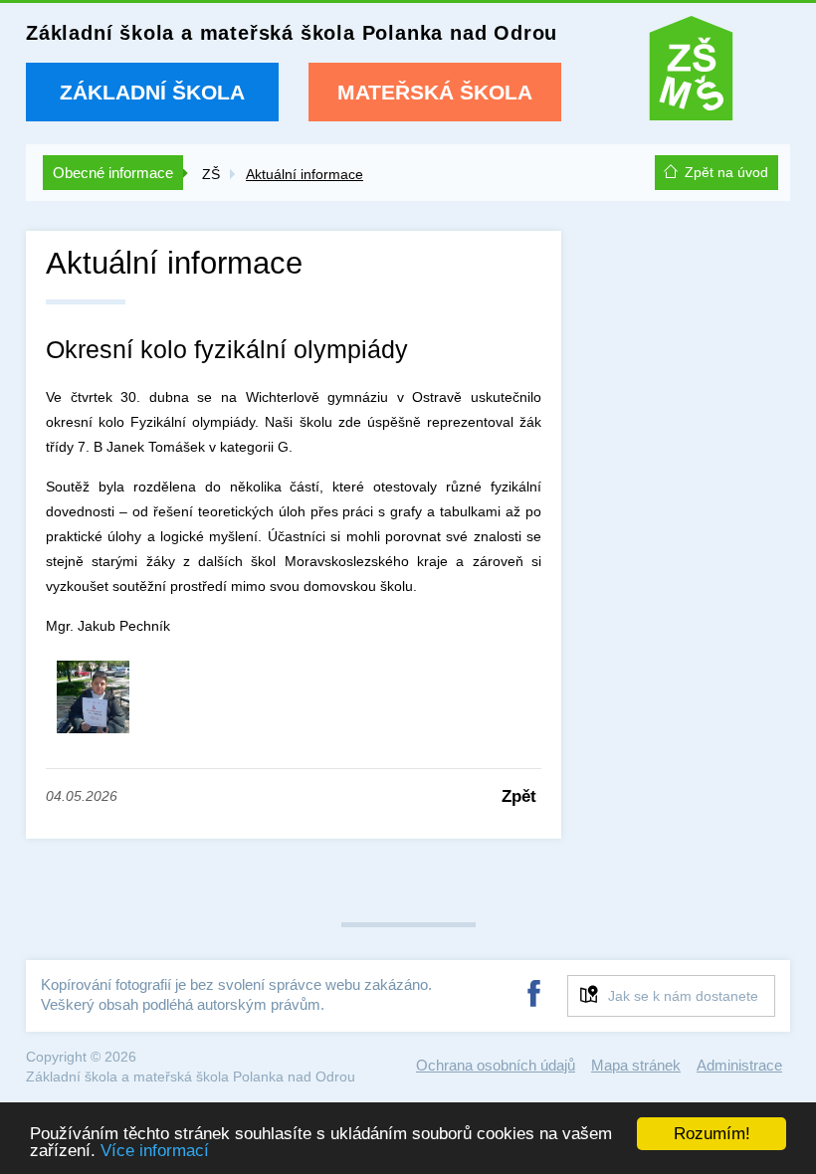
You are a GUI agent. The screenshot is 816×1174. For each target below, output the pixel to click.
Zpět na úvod (726, 172)
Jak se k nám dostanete (683, 996)
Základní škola (152, 92)
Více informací (155, 1150)
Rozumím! (712, 1133)
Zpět (519, 796)
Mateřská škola (434, 92)
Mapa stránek (636, 1065)
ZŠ (211, 174)
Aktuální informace (304, 174)
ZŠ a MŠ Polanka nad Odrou (691, 73)
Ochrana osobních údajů (495, 1065)
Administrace (739, 1065)
